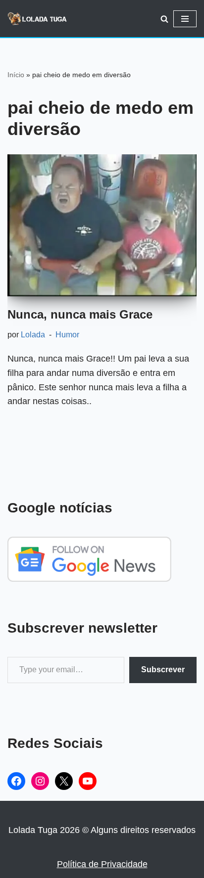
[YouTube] (88, 781)
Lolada (33, 334)
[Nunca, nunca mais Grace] (102, 225)
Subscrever (163, 669)
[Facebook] (16, 781)
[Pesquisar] (164, 19)
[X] (64, 781)
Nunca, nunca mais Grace (80, 314)
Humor (67, 334)
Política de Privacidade (102, 864)
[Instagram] (40, 781)
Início (15, 75)
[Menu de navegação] (185, 18)
